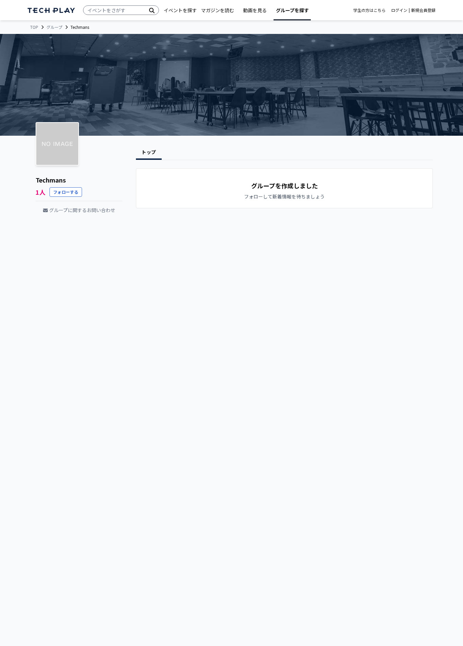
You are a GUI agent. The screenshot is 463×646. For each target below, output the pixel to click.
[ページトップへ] (51, 10)
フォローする (65, 192)
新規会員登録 (423, 10)
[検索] (152, 10)
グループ (54, 27)
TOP (34, 27)
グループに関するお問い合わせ (82, 210)
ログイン (399, 10)
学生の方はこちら (369, 10)
